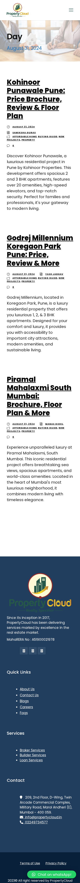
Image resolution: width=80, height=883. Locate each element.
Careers (26, 707)
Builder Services (33, 755)
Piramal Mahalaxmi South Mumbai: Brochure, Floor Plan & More (39, 396)
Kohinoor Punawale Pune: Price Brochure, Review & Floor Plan (36, 99)
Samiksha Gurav (24, 132)
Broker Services (32, 750)
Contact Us (29, 695)
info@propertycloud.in (42, 817)
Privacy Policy (55, 863)
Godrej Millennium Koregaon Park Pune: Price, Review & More (40, 250)
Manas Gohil (54, 423)
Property (28, 139)
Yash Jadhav (54, 274)
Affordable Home (24, 136)
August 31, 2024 (23, 126)
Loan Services (31, 760)
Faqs (24, 713)
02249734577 (35, 822)
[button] (51, 874)
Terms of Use (30, 863)
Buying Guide (47, 136)
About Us (27, 689)
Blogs (24, 701)
